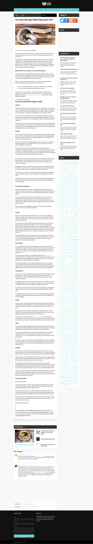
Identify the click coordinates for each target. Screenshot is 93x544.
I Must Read (23, 542)
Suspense (76, 358)
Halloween (62, 255)
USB (77, 371)
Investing (72, 275)
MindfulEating (75, 296)
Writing (62, 383)
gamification (75, 247)
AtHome (70, 179)
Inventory (68, 275)
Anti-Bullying (70, 175)
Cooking (61, 212)
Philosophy (75, 317)
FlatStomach (70, 244)
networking (76, 307)
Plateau (65, 320)
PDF (77, 316)
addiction (73, 169)
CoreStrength (69, 212)
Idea (64, 267)
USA (74, 371)
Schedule (67, 337)
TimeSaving (62, 366)
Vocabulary (62, 374)
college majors (69, 206)
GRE (77, 252)
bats (77, 181)
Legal (77, 284)
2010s (65, 164)
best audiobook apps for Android (34, 95)
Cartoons (67, 198)
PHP (73, 319)
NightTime (70, 308)
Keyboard (76, 276)
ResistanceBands (63, 334)
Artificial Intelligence (64, 178)
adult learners (63, 170)
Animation (62, 175)
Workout (64, 381)
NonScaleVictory (74, 310)
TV (71, 369)
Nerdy (68, 307)
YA (72, 383)
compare (68, 210)
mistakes (76, 297)
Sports (66, 351)
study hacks (72, 355)
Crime (67, 215)
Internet (66, 273)
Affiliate (72, 170)
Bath (74, 181)
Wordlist (71, 380)
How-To (72, 264)
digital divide (65, 222)
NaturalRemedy (75, 305)
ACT (77, 167)
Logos (76, 287)
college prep (75, 206)
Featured (20, 419)
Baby (68, 181)
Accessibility (75, 166)
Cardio (76, 195)
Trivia (74, 368)
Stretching (62, 354)
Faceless (62, 238)
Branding (76, 190)
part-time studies (68, 316)
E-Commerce (67, 224)
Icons (61, 267)
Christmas (62, 201)
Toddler (73, 366)
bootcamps (62, 190)
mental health (75, 293)
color (73, 207)
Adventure (68, 170)
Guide (64, 253)
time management (65, 364)
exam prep (62, 236)
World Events (72, 381)
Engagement (75, 230)
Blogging (62, 187)
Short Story (71, 343)
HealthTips (76, 255)
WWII (70, 383)
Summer (76, 357)
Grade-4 (71, 250)
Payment (74, 316)
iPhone (76, 275)
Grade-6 (76, 250)
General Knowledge (67, 249)
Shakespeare (75, 342)
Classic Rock (72, 201)
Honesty (76, 262)
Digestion (76, 221)
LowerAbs (65, 288)
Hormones (62, 264)
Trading (68, 368)
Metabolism (62, 294)
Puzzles (76, 326)
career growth (72, 196)
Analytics (62, 173)
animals (71, 173)
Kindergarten (71, 278)
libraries (73, 285)
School (76, 337)
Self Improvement (71, 340)
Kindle (76, 278)
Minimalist (72, 297)
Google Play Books (37, 316)
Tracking (64, 368)
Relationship (62, 332)
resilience (76, 332)
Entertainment (75, 231)
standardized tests (74, 351)
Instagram (76, 270)
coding (61, 202)
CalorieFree (67, 193)
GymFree (68, 253)
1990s (76, 163)
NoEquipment (62, 310)
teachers (62, 360)
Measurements (67, 291)
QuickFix (62, 328)
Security (65, 340)
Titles (70, 366)
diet (67, 221)
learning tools (72, 284)
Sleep (69, 346)
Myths (76, 304)
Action (61, 169)
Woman (76, 378)
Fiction (64, 241)
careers (63, 198)
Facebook (66, 20)
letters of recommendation (65, 285)
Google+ (75, 20)
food (77, 244)
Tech (71, 360)
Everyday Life (75, 234)
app (77, 175)
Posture (76, 322)
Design (65, 219)
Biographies (75, 184)
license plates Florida (40, 456)
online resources (74, 313)
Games (71, 247)
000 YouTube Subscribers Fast (67, 161)
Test (64, 361)
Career (61, 196)
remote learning (69, 332)
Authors (61, 181)
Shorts (61, 345)
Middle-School (75, 294)
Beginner (69, 183)
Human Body (63, 265)
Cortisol (73, 212)
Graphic (73, 252)
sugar (67, 357)
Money (76, 300)
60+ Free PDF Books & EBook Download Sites (69, 69)
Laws (77, 279)
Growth (61, 253)
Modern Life (62, 300)
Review (61, 336)
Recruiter (66, 331)
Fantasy (68, 238)
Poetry (61, 322)
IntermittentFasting (68, 272)
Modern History (74, 299)
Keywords (62, 278)
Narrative (66, 305)
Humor (76, 265)
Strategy (72, 352)
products (68, 325)
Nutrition (66, 311)
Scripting (72, 339)
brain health (71, 190)
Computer (72, 210)
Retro (77, 334)
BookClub (71, 189)
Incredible (62, 269)
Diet (69, 221)
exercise (68, 236)
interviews (76, 273)
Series (70, 342)
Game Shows (66, 247)
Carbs (73, 195)
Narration (62, 305)
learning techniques (64, 284)
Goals (65, 250)
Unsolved (70, 371)
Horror (67, 264)
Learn (67, 281)
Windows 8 (72, 378)
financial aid (75, 241)
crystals (71, 215)
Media (72, 291)
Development (63, 221)
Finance (70, 241)
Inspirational (69, 270)
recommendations (74, 329)
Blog (77, 186)
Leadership (62, 281)
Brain (66, 190)
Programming (75, 325)
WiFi (69, 378)
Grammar (70, 252)
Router (69, 336)
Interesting (62, 272)
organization (66, 314)
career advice (66, 196)
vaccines (62, 372)
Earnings (72, 224)
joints (72, 276)
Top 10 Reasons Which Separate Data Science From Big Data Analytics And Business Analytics (67, 59)
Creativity (62, 215)
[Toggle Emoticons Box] (14, 502)
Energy (70, 230)
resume (73, 334)
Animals (76, 173)
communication (63, 210)
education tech (68, 228)
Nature (64, 307)
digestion (72, 221)
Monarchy (67, 300)
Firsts (61, 244)
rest (68, 334)
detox (73, 219)
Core (65, 212)
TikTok (76, 363)
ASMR (71, 178)
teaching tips (66, 360)
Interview (71, 273)
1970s (67, 163)
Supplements (67, 358)
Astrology (62, 179)
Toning (76, 366)
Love (61, 288)
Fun (68, 246)
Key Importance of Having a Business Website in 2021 (48, 445)
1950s (61, 163)
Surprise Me (22, 9)
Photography (63, 319)
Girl (74, 249)
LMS (71, 287)
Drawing (76, 222)
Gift (72, 249)
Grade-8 (65, 252)
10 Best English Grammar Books (66, 133)
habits (71, 253)
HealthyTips (69, 256)
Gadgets (62, 247)
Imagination (75, 267)
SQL (69, 351)
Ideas (67, 267)
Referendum (75, 331)
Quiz (77, 328)
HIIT (66, 258)
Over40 (76, 314)
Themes (62, 363)
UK (67, 371)
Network (71, 307)
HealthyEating (63, 256)
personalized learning (65, 317)
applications (70, 176)
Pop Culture (71, 322)
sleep (66, 346)
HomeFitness (75, 259)
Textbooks (75, 361)
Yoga (74, 383)
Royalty (76, 336)
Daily (66, 216)
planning (62, 320)
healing (66, 255)
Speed (72, 349)
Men (70, 293)
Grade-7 (62, 252)
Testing (71, 361)
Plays (77, 320)
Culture (76, 215)
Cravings (76, 213)
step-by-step (62, 352)
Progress (62, 326)
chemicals (69, 199)
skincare (61, 346)
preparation (69, 323)
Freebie (64, 246)
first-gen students (74, 243)
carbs (70, 195)
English (62, 231)
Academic (76, 164)
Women (61, 380)
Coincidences (66, 202)
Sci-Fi (61, 339)
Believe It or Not (74, 183)
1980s (73, 163)
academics (62, 166)
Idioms (70, 267)
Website (71, 375)
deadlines (66, 218)
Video (69, 372)
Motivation (72, 302)
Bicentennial (70, 184)
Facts (65, 238)
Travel (71, 368)
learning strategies (67, 282)
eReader (70, 233)
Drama (73, 222)
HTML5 (76, 264)
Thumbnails (72, 363)
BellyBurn (62, 184)
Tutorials (65, 369)
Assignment (75, 178)
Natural (69, 305)
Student (67, 354)
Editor (73, 225)
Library (76, 285)
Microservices (68, 294)
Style (64, 357)
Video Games (73, 372)
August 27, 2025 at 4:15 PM (30, 454)
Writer (76, 381)
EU (67, 234)
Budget (71, 192)
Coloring (76, 207)
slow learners (75, 346)
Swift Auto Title (21, 454)
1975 (70, 163)
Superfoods (62, 358)
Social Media (68, 348)
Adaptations (68, 169)
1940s (76, 161)
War (77, 374)
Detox (77, 219)
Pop (67, 322)
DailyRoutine (70, 216)
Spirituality (62, 351)
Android (67, 173)
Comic (67, 209)
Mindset (67, 297)
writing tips (66, 383)
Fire (61, 243)
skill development (74, 345)
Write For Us (30, 9)
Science (65, 339)
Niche (65, 308)
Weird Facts (72, 377)
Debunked (71, 218)
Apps (44, 9)
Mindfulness (62, 297)
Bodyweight (62, 189)
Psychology (71, 326)
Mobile (65, 299)
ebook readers (48, 255)
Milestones (62, 296)
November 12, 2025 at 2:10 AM (30, 465)
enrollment (68, 231)
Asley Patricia (21, 465)
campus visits (66, 195)
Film (67, 241)
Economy (69, 225)
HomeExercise (63, 259)
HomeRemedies (63, 261)
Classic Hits (67, 201)
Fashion (72, 238)
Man (65, 290)
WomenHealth (66, 380)
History (73, 258)
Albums (66, 172)
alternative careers (74, 172)
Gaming (61, 249)
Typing (76, 369)
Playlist (73, 320)
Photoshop (69, 319)
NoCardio (76, 308)
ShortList (76, 343)
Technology (75, 360)
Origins (72, 314)
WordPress (75, 380)
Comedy (61, 209)
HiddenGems (75, 256)
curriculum (62, 216)
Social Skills (75, 348)
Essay (61, 234)
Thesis (65, 363)
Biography (62, 186)
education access (69, 227)
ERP (74, 233)
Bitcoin (70, 186)
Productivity (62, 325)
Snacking (62, 348)
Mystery (72, 304)
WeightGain (75, 375)
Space (69, 349)
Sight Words (66, 345)
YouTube (65, 385)
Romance (69, 9)
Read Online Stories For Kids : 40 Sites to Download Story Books (68, 97)
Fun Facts (72, 246)
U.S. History (62, 371)
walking (69, 374)
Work (61, 381)
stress (76, 352)
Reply (19, 460)
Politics (65, 322)
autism (65, 181)
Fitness (65, 244)
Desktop (69, 219)
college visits (69, 207)
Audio (73, 179)
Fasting (76, 238)
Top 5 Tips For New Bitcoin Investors (67, 106)
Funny (76, 246)
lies (60, 287)
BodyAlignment (69, 187)
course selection (69, 213)
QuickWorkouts (72, 328)
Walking (73, 374)
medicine (76, 291)
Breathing (62, 192)
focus (74, 244)
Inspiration (62, 270)
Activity (64, 169)
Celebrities (72, 198)
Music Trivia (66, 304)
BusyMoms (62, 193)
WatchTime (62, 375)
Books (76, 189)
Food (61, 246)
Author (76, 179)
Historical (69, 258)
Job (64, 276)
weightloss (62, 377)
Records (61, 331)
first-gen (69, 243)
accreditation (67, 167)
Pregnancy (62, 323)
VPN (67, 374)
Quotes (61, 329)
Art (77, 176)
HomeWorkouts (70, 262)
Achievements (73, 167)
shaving (61, 343)
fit (63, 244)
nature (61, 307)
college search (63, 207)
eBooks (65, 225)
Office (70, 311)
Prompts (66, 326)
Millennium (67, 296)
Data (74, 216)
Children (76, 199)
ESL (77, 233)
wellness (66, 378)
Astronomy (66, 179)
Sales (61, 337)
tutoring (68, 369)
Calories (72, 193)
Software (62, 349)
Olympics (73, 311)
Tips (67, 366)
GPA (68, 250)
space (66, 349)
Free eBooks (38, 9)
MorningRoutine (66, 302)
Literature (68, 287)
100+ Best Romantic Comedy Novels (67, 88)
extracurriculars (74, 236)
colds (71, 202)
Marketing (68, 290)
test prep (67, 361)
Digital (61, 222)
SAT (64, 337)
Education (62, 227)
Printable (76, 323)
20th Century (70, 164)
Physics (76, 319)
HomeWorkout (63, 262)
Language (72, 279)
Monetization (72, 300)
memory (67, 293)
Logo (74, 287)
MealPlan (62, 291)
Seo (68, 342)
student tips (62, 355)
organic (61, 314)
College (67, 204)
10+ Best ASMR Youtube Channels (27, 504)
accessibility (68, 166)
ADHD (76, 169)
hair (77, 253)
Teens (61, 361)
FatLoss (68, 240)
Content (76, 210)
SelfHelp (65, 342)
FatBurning (62, 240)
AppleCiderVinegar (63, 176)
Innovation (76, 269)
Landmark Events (64, 279)
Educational (62, 230)
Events (70, 234)
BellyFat (66, 184)
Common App (74, 209)
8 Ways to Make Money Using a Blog (48, 439)
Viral (77, 372)
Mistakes (62, 299)
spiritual (76, 349)
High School (62, 258)
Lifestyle (64, 287)
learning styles (75, 282)
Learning (72, 281)
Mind (71, 296)
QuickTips (66, 328)
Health (70, 255)
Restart (70, 334)
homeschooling (75, 261)
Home (16, 9)
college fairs (62, 206)
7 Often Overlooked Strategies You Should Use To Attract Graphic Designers (47, 432)
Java (61, 276)
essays (64, 234)
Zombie (69, 385)
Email (67, 230)
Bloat (74, 186)
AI (74, 170)
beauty (65, 183)
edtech (76, 225)
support (71, 358)
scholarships (71, 337)
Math (77, 290)
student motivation (74, 354)
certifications (62, 199)
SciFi (69, 339)
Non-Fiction (68, 310)
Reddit (70, 331)
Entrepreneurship (51, 9)
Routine (72, 336)
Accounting (62, 167)
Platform (69, 320)
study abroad (67, 355)
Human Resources (70, 265)
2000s (61, 164)
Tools (61, 368)
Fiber (61, 241)
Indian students (67, 269)
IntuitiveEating (63, 275)
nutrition (62, 311)
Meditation (62, 293)
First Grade (64, 243)
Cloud (76, 201)
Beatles (61, 183)
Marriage (73, 290)
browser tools (67, 192)
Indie (72, 269)
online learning (67, 313)
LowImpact (71, 288)
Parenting (63, 9)
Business (75, 192)
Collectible (62, 204)
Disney (69, 222)
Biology (66, 186)
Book (22, 15)
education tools (75, 228)
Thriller (68, 363)
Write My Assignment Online (39, 472)
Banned (71, 181)
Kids (58, 9)
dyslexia (61, 224)
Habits (74, 253)
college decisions (74, 204)
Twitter (62, 20)
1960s (64, 163)
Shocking (66, 343)
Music (61, 304)
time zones (75, 364)
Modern (69, 299)
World (67, 381)
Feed (71, 20)
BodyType (76, 187)
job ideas (68, 276)
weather (66, 375)
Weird (67, 377)
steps (68, 352)
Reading (67, 329)
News (61, 308)
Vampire (65, 372)
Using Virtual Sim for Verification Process (29, 506)
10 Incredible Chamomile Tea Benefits (24, 444)
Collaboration (75, 202)
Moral (61, 302)
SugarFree (71, 357)
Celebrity (76, 198)
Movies (76, 302)
